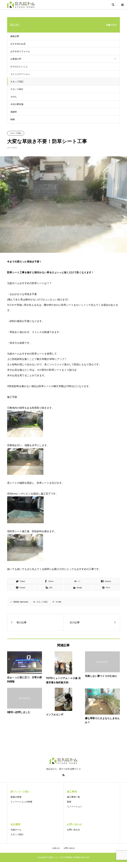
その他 (58, 601)
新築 (69, 801)
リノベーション (74, 806)
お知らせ (56, 848)
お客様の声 (15, 58)
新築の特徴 (16, 796)
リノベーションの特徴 (21, 801)
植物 (12, 119)
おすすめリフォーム (20, 51)
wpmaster (24, 601)
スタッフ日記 (16, 81)
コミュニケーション (20, 73)
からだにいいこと (19, 66)
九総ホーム (16, 829)
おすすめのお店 (18, 43)
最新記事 (14, 36)
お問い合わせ (73, 829)
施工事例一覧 (73, 796)
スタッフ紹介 (16, 89)
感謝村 (13, 111)
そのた (13, 96)
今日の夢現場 (16, 104)
